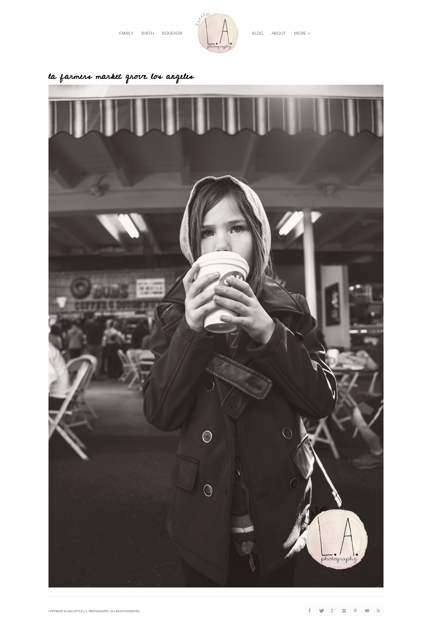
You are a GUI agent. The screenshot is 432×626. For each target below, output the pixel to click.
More (302, 33)
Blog (257, 33)
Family (126, 33)
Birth (148, 33)
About (279, 33)
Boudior (172, 33)
